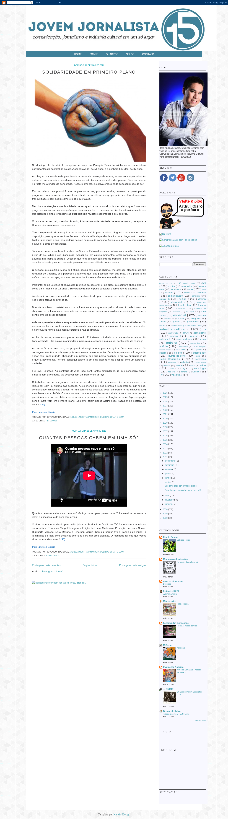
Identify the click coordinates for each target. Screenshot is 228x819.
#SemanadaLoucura (188, 283)
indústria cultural (173, 329)
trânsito (184, 372)
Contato (148, 54)
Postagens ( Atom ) (52, 571)
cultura (183, 298)
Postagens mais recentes (46, 565)
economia (181, 308)
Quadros (112, 54)
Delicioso (167, 584)
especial (180, 315)
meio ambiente (185, 339)
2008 (165, 518)
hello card (181, 648)
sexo (172, 368)
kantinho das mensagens (176, 623)
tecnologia (200, 368)
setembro (170, 465)
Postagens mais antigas (132, 565)
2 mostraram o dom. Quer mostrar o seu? (100, 552)
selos (193, 365)
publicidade (199, 352)
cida (204, 290)
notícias (164, 346)
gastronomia (193, 321)
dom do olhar (185, 305)
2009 (165, 513)
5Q (204, 283)
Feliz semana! (183, 604)
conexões (196, 296)
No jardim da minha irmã (187, 562)
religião (185, 362)
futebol (163, 321)
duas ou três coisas (173, 581)
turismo (196, 371)
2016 (165, 435)
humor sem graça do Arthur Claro (187, 326)
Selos (130, 54)
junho (168, 478)
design (202, 298)
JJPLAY (186, 333)
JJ (204, 329)
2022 (165, 410)
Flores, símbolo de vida (187, 626)
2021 (165, 414)
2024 (165, 401)
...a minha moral (170, 594)
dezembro (170, 461)
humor (162, 325)
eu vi (167, 318)
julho (167, 473)
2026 (165, 393)
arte (191, 289)
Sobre (94, 54)
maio (167, 482)
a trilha (172, 286)
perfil (198, 350)
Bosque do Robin (171, 711)
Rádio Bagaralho (170, 358)
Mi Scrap (167, 645)
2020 (165, 418)
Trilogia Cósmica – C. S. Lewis (176, 714)
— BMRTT (168, 689)
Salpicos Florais (184, 540)
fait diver (180, 318)
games (177, 321)
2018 (165, 427)
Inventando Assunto (173, 667)
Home (78, 54)
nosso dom (195, 343)
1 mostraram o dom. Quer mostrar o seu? (100, 417)
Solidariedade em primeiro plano (89, 72)
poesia (163, 353)
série (203, 365)
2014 (165, 444)
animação (187, 286)
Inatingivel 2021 (171, 591)
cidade (169, 292)
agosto (168, 469)
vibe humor (177, 375)
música (172, 343)
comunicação (175, 295)
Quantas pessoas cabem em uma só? (89, 437)
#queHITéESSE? (166, 283)
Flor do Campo (170, 537)
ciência (187, 293)
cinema (202, 292)
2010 (165, 509)
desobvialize (179, 302)
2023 (165, 406)
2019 (165, 423)
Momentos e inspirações (175, 559)
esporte (202, 315)
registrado (172, 362)
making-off (165, 339)
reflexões (51, 421)
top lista (172, 372)
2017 (165, 431)
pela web (181, 349)
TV (161, 374)
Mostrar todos (200, 721)
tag (184, 368)
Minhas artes (169, 601)
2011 (165, 457)
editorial (177, 312)
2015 (165, 440)
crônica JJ (165, 299)
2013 (165, 448)
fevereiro (169, 500)
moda (203, 339)
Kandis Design (121, 814)
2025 (165, 397)
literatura (195, 336)
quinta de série (177, 355)
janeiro (168, 504)
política (178, 352)
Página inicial (89, 565)
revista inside (200, 362)
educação (190, 311)
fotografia (196, 318)
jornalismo (52, 555)
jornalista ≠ (176, 336)
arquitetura (176, 289)
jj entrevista (173, 333)
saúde (179, 365)
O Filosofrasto (183, 347)
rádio (198, 356)
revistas (167, 365)
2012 (165, 453)
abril (167, 495)
